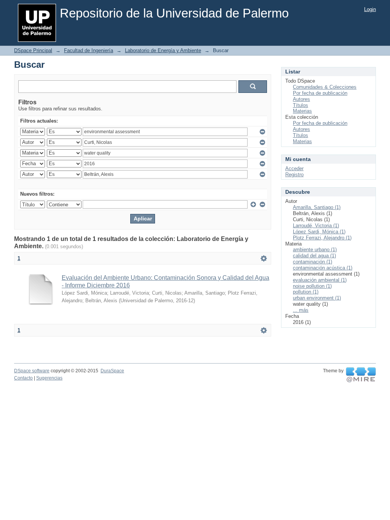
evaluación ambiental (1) (320, 280)
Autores (301, 99)
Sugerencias (49, 378)
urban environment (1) (317, 298)
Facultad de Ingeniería (88, 50)
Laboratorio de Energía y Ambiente (163, 50)
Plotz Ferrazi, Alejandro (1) (322, 238)
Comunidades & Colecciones (324, 87)
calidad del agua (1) (314, 255)
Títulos (300, 105)
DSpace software (32, 370)
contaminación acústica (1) (322, 268)
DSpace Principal (33, 50)
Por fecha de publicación (320, 93)
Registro (294, 174)
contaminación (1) (312, 262)
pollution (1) (305, 292)
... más (300, 310)
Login (370, 9)
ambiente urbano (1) (315, 249)
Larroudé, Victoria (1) (316, 225)
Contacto (23, 378)
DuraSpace (112, 370)
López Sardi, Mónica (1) (319, 231)
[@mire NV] (361, 375)
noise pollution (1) (312, 286)
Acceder (294, 168)
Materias (302, 111)
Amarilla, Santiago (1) (316, 207)
